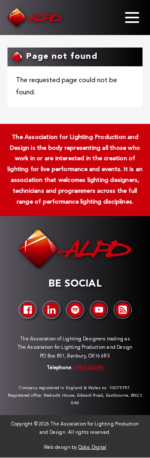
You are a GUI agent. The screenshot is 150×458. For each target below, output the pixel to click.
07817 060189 (88, 368)
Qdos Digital (92, 447)
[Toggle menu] (132, 17)
